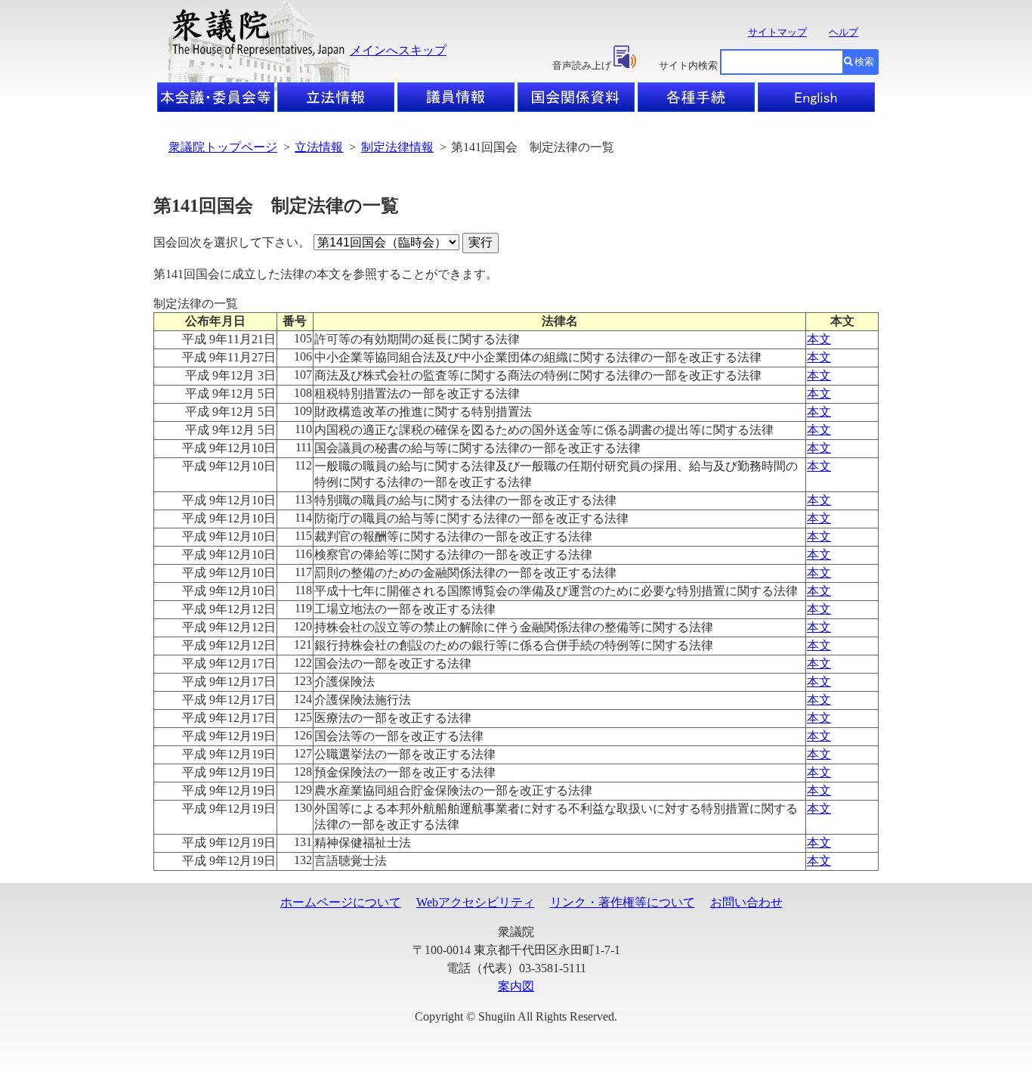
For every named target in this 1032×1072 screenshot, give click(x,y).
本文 (819, 339)
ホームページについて (340, 902)
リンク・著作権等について (622, 902)
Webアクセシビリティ (475, 902)
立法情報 (319, 147)
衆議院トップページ (222, 147)
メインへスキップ (398, 50)
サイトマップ (777, 32)
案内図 (516, 986)
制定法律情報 (397, 147)
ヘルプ (843, 32)
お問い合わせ (746, 902)
